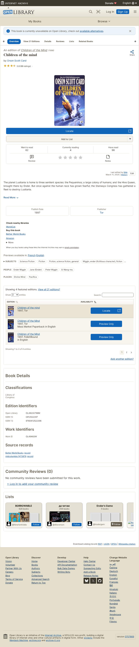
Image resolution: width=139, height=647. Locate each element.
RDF (100, 544)
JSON (106, 544)
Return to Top (39, 582)
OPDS (114, 544)
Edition (11, 302)
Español (114, 578)
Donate (111, 3)
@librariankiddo (19, 524)
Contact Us (89, 565)
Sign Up (123, 11)
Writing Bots (63, 572)
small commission (72, 247)
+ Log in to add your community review (32, 484)
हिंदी (111, 585)
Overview (14, 41)
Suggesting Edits (92, 568)
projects (88, 638)
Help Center (90, 561)
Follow (36, 524)
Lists (71, 41)
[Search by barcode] (98, 11)
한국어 (113, 596)
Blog (7, 575)
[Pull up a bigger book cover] (69, 124)
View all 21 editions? (49, 289)
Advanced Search (40, 579)
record (27, 453)
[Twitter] (93, 581)
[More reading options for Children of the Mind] (130, 139)
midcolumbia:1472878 (15, 456)
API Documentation (67, 565)
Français (114, 582)
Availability (87, 302)
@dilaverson (58, 524)
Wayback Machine (18, 640)
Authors (36, 568)
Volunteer (10, 565)
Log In (110, 11)
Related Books (86, 41)
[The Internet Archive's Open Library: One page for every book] (18, 11)
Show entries (15, 295)
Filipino (113, 621)
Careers (9, 572)
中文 (112, 618)
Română (114, 603)
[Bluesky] (87, 581)
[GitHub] (100, 581)
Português (115, 600)
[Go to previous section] (4, 41)
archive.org (35, 640)
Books (35, 565)
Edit (132, 173)
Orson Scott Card (16, 60)
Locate (69, 131)
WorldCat (10, 226)
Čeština (113, 567)
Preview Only (106, 323)
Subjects (36, 572)
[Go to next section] (135, 41)
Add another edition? (122, 358)
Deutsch (114, 571)
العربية (113, 564)
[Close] (130, 31)
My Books (34, 21)
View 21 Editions (31, 41)
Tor (101, 212)
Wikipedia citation (126, 544)
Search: (97, 295)
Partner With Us (13, 568)
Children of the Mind (34, 50)
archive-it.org (53, 640)
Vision (8, 561)
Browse (102, 21)
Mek (125, 172)
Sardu (112, 607)
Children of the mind (28, 307)
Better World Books (16, 234)
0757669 (129, 636)
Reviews (60, 41)
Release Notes (91, 575)
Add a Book (90, 572)
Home (34, 561)
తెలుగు (112, 611)
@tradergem (99, 524)
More (10, 242)
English (40, 255)
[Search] (90, 11)
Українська (115, 614)
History (124, 174)
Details (47, 41)
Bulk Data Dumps (66, 568)
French (32, 255)
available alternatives (91, 31)
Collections (37, 575)
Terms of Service (14, 579)
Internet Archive (53, 635)
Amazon (10, 238)
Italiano (113, 593)
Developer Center (66, 561)
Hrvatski (114, 589)
